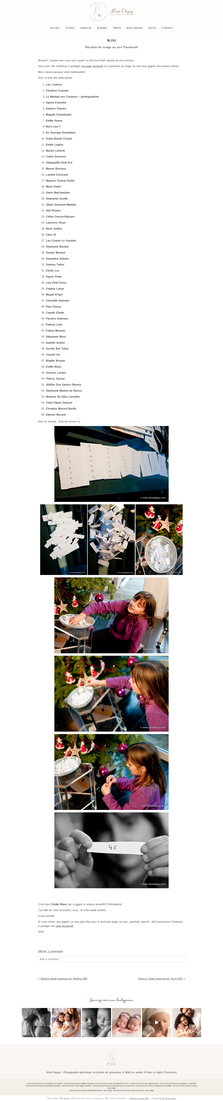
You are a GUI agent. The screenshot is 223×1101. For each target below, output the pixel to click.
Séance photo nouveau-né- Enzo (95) (160, 978)
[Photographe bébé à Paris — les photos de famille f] (186, 1022)
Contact (167, 28)
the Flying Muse (169, 1098)
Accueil (55, 28)
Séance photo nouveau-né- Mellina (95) (63, 978)
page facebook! (65, 926)
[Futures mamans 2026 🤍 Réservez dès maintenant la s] (96, 1022)
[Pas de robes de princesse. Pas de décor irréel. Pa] (36, 1022)
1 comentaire (50, 951)
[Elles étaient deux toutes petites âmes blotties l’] (126, 1022)
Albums (102, 28)
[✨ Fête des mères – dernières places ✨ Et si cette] (66, 1022)
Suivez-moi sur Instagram (111, 1000)
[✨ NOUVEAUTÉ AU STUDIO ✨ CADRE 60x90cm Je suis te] (156, 1022)
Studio (70, 28)
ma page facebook (92, 66)
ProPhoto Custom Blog (139, 1098)
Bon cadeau (135, 28)
